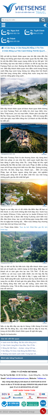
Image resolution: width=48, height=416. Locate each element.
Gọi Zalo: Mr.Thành (4, 40)
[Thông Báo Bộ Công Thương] (10, 407)
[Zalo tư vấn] (43, 403)
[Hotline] (43, 411)
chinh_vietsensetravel (31, 33)
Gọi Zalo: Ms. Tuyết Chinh (27, 32)
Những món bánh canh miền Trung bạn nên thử (20, 354)
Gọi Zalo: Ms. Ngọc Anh (4, 32)
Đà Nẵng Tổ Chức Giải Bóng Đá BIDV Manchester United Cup (20, 351)
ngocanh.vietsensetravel (8, 33)
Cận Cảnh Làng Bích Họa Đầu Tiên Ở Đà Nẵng (20, 345)
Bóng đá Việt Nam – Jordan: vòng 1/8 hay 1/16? (20, 348)
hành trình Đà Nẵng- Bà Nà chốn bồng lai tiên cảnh (20, 342)
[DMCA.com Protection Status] (43, 407)
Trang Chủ (24, 8)
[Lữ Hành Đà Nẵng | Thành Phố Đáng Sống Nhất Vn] (2, 47)
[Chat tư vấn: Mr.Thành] (8, 41)
